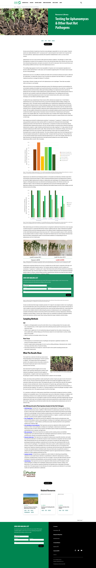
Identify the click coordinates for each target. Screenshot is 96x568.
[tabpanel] (30, 504)
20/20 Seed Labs (28, 408)
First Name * (16, 538)
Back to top (79, 520)
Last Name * (31, 538)
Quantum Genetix (28, 454)
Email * (15, 541)
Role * (15, 535)
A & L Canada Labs (28, 418)
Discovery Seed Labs (29, 437)
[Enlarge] (71, 142)
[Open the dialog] (82, 2)
